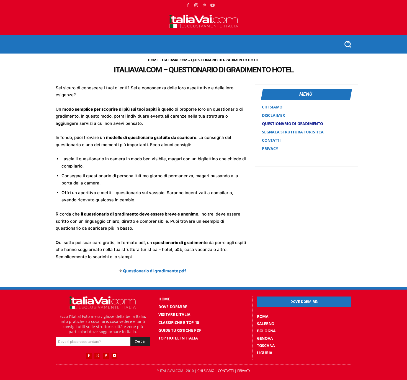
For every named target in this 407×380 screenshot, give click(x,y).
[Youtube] (212, 5)
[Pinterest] (204, 5)
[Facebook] (188, 5)
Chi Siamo (205, 370)
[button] (347, 44)
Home (153, 59)
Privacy (243, 370)
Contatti (226, 370)
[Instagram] (196, 5)
